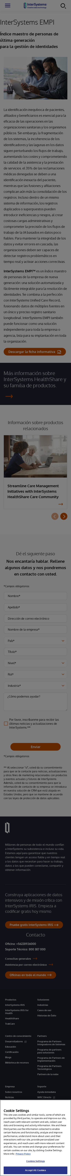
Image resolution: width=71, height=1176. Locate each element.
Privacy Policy (23, 1153)
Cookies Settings (35, 1161)
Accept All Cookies (35, 1170)
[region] (35, 1138)
